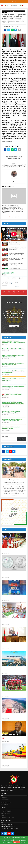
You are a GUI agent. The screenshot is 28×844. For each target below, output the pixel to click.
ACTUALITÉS (5, 11)
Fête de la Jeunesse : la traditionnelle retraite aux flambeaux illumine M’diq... (13, 550)
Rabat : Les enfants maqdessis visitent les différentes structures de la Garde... (13, 621)
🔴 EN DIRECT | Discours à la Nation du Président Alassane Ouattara (13, 738)
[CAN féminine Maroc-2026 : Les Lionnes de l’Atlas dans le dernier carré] (14, 683)
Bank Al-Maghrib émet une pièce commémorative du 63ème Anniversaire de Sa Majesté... (11, 574)
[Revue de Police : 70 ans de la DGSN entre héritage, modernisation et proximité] (14, 587)
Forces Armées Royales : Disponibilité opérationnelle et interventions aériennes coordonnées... (13, 404)
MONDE (23, 11)
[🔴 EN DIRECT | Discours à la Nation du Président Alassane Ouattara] (14, 728)
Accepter (16, 842)
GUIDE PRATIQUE (5, 813)
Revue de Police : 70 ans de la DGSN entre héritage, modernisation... (12, 597)
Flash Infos (18, 11)
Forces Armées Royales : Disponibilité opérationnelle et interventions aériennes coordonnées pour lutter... (13, 762)
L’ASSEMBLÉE (8, 459)
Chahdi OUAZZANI (9, 21)
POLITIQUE (5, 12)
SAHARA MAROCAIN (6, 802)
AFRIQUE (10, 11)
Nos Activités (7, 337)
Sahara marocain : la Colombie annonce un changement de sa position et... (14, 716)
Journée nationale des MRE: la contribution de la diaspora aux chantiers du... (11, 670)
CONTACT (3, 815)
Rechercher (5, 436)
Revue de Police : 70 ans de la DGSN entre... (13, 349)
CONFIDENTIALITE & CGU (7, 817)
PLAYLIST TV (7, 223)
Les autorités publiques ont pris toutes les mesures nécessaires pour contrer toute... (13, 645)
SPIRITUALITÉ (4, 804)
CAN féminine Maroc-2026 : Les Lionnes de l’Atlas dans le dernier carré (13, 693)
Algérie (14, 11)
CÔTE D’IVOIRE (5, 800)
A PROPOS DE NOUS (6, 811)
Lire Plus (23, 842)
